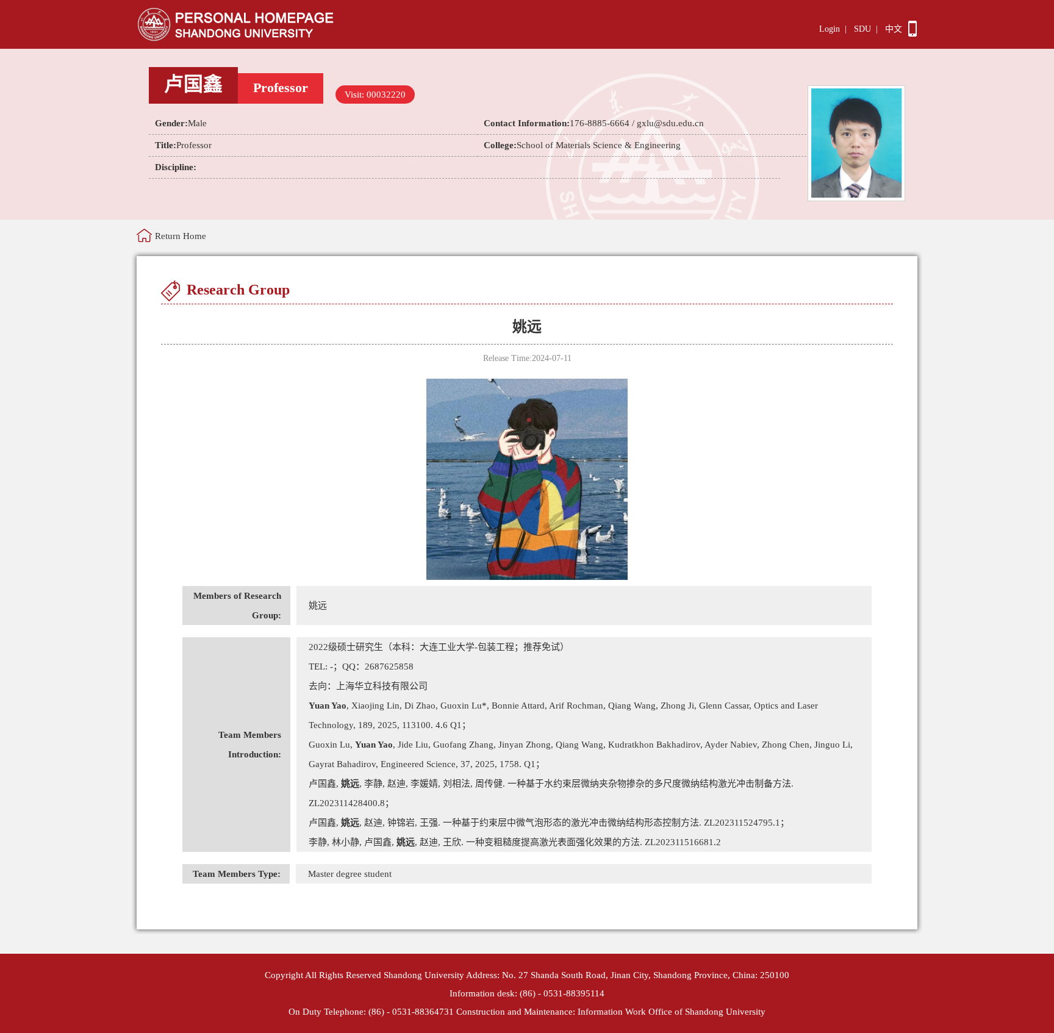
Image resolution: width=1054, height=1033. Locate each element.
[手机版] (912, 33)
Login (829, 29)
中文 (893, 29)
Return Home (180, 236)
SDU (862, 29)
